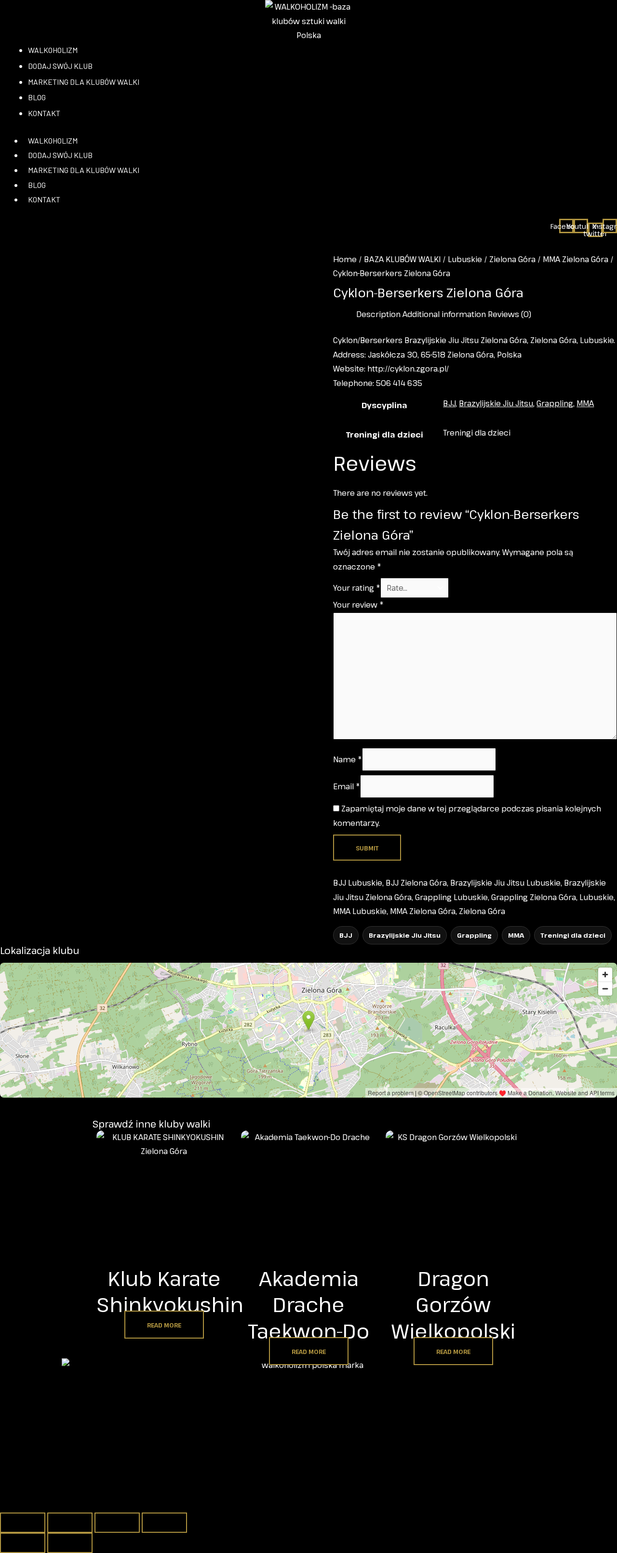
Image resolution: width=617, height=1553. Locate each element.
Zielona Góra (512, 259)
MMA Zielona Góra (575, 259)
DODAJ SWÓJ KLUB (60, 154)
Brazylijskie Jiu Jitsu (496, 403)
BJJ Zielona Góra (416, 882)
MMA (585, 403)
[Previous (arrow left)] (22, 1543)
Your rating (356, 588)
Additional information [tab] (444, 314)
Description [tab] (378, 314)
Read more (164, 1325)
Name (347, 759)
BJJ (449, 403)
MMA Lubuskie (360, 911)
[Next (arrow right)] (70, 1543)
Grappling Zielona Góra (533, 897)
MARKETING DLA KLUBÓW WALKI (83, 169)
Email (346, 786)
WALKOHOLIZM (53, 140)
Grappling (555, 403)
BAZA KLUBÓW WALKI (402, 259)
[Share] (117, 1523)
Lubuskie (465, 259)
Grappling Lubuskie (451, 897)
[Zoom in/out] (22, 1523)
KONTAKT (44, 199)
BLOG (37, 184)
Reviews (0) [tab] (509, 314)
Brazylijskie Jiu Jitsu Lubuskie (505, 882)
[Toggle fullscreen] (70, 1523)
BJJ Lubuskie (357, 882)
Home (345, 259)
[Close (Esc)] (164, 1523)
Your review (358, 604)
